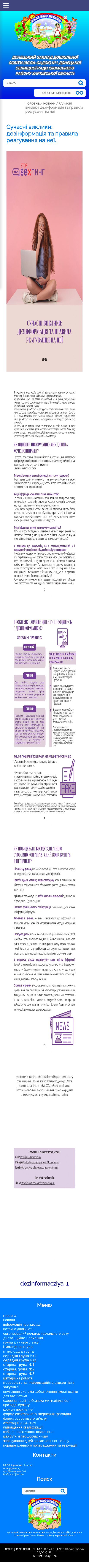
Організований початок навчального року (36, 1333)
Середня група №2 (19, 1360)
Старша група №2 (19, 1369)
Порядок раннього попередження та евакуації (39, 1445)
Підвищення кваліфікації (22, 1427)
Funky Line (50, 1555)
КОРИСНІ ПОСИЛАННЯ (18, 1409)
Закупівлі (11, 1387)
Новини (9, 1320)
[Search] (81, 83)
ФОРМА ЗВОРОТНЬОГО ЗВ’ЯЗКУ (25, 1418)
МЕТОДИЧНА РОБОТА (17, 1378)
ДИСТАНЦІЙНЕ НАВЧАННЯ (23, 1338)
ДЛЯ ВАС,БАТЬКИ (15, 1396)
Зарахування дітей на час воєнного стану (36, 1441)
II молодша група (18, 1351)
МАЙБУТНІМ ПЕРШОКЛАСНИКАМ (25, 1436)
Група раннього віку (21, 1342)
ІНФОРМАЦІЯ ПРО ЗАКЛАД (21, 1324)
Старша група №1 (19, 1365)
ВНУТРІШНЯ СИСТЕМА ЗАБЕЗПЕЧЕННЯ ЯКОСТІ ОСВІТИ (40, 1391)
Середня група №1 (19, 1356)
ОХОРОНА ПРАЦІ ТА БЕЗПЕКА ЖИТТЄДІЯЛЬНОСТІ (36, 1400)
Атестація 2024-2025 (19, 1423)
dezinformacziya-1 (44, 1283)
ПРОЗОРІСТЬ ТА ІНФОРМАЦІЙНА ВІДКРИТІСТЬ (39, 1382)
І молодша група (18, 1347)
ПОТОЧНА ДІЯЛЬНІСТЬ (18, 1329)
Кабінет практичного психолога (27, 1432)
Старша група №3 (19, 1374)
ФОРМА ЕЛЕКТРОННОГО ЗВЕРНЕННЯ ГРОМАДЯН (37, 1414)
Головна (9, 1316)
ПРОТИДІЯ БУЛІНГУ (16, 1405)
